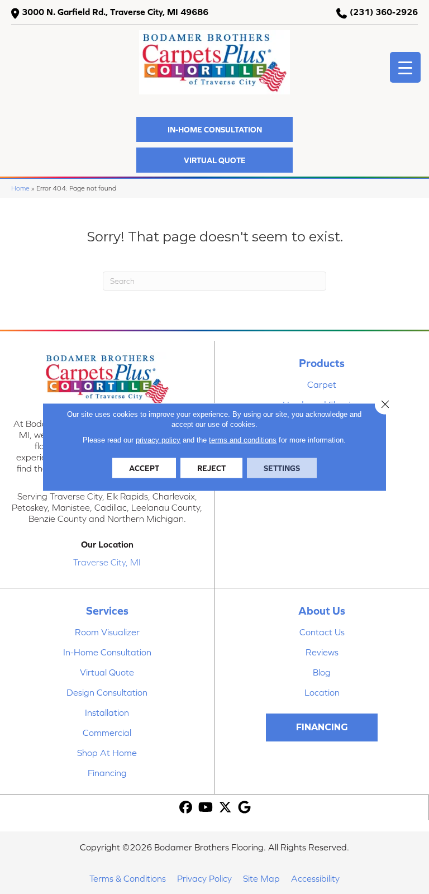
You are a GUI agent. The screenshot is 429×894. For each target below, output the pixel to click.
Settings (282, 468)
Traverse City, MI (107, 562)
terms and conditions (243, 440)
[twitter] (225, 808)
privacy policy (158, 440)
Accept (144, 468)
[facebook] (186, 808)
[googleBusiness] (245, 808)
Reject (211, 468)
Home (20, 188)
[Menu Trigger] (405, 67)
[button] (214, 129)
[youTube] (206, 808)
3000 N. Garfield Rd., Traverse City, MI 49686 (115, 12)
